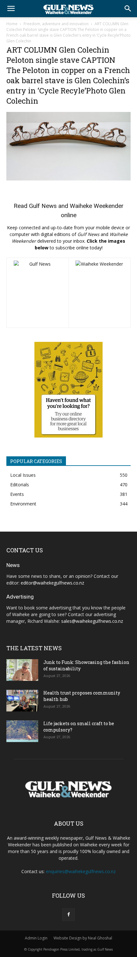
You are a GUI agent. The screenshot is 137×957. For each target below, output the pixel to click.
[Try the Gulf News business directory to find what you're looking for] (68, 390)
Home (12, 23)
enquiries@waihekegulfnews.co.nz (81, 871)
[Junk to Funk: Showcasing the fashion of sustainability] (22, 670)
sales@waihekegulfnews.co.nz (92, 621)
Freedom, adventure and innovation (56, 23)
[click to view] (37, 293)
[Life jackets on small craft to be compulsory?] (22, 731)
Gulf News (43, 206)
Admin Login (36, 938)
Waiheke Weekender (97, 206)
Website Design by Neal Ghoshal (83, 938)
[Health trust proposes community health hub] (22, 701)
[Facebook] (68, 914)
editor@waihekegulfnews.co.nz (52, 583)
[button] (11, 8)
